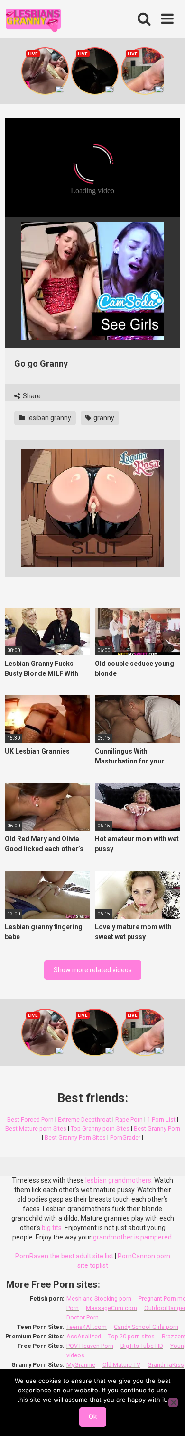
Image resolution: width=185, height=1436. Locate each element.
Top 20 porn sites (131, 1336)
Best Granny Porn (157, 1128)
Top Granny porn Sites (100, 1128)
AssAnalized (83, 1336)
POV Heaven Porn (89, 1345)
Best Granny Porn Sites (75, 1137)
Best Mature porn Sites (35, 1128)
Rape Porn (129, 1119)
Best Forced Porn (30, 1119)
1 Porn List (161, 1119)
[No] (173, 1402)
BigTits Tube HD (141, 1345)
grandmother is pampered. (133, 1237)
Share (31, 396)
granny (103, 418)
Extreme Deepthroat (84, 1119)
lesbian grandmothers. (119, 1180)
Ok (93, 1416)
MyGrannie (80, 1364)
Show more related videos (93, 970)
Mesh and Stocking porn (98, 1298)
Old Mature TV (121, 1364)
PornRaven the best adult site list (64, 1256)
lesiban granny (48, 418)
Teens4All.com (86, 1326)
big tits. (52, 1227)
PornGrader (125, 1137)
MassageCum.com (111, 1307)
